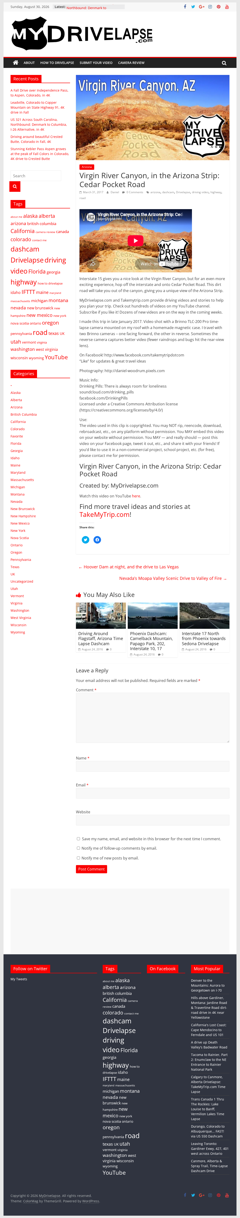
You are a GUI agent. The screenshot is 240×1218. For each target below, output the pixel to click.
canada (62, 231)
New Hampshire (23, 516)
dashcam (168, 192)
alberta (47, 216)
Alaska (16, 392)
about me (16, 216)
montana (58, 300)
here (136, 496)
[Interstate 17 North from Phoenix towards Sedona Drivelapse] (204, 605)
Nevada (16, 501)
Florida (37, 271)
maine (42, 292)
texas (54, 333)
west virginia (47, 349)
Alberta (16, 400)
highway (215, 192)
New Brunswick (23, 509)
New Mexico (20, 523)
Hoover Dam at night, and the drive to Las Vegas (128, 567)
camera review (45, 232)
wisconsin (19, 357)
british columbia (41, 223)
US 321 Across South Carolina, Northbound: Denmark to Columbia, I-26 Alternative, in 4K (39, 124)
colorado (21, 239)
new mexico (39, 315)
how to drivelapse (50, 283)
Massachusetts (22, 480)
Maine (15, 465)
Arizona (87, 167)
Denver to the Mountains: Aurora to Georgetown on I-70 (208, 985)
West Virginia (21, 617)
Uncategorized (22, 581)
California (23, 231)
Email (82, 785)
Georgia (17, 450)
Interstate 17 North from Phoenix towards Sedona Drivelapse (204, 638)
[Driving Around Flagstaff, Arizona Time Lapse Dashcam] (101, 605)
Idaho (15, 458)
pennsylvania (21, 333)
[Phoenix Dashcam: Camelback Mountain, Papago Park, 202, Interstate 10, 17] (153, 605)
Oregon (16, 552)
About (29, 62)
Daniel (115, 192)
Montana (18, 494)
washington (23, 349)
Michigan (18, 487)
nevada (18, 308)
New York (18, 530)
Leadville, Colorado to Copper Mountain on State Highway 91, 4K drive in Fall (37, 107)
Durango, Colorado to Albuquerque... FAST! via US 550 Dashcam (208, 1131)
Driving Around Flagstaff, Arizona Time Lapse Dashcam (100, 638)
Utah (14, 588)
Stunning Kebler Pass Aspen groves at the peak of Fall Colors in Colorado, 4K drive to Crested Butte (40, 154)
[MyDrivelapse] (16, 63)
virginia (42, 342)
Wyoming (18, 632)
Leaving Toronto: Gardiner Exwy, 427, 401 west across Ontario (210, 1148)
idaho (16, 292)
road (82, 198)
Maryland (18, 472)
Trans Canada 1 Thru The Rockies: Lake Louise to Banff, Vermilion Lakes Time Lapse (207, 1109)
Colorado (18, 429)
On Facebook (163, 968)
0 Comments (134, 192)
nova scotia (20, 323)
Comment (86, 689)
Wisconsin (18, 625)
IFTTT (28, 292)
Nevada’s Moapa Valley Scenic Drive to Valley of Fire (173, 578)
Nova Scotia (20, 538)
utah (16, 341)
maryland (55, 293)
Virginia (16, 603)
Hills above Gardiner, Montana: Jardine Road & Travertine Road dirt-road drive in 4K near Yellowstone (209, 1008)
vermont (29, 342)
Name (83, 758)
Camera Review (131, 62)
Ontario (16, 545)
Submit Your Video (96, 62)
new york (59, 316)
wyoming (36, 357)
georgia (53, 272)
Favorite (17, 436)
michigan (39, 300)
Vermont (17, 596)
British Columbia (24, 414)
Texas (15, 567)
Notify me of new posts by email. (110, 858)
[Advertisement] (120, 921)
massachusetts (20, 301)
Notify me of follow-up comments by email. (119, 848)
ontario (35, 323)
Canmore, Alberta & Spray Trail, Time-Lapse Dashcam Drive (209, 1166)
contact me (39, 240)
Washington (20, 610)
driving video (200, 192)
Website (83, 811)
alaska (30, 215)
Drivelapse (183, 192)
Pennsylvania (21, 559)
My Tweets (19, 979)
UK (62, 333)
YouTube (56, 357)
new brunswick (40, 308)
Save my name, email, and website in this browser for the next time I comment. (151, 838)
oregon (50, 322)
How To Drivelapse (57, 62)
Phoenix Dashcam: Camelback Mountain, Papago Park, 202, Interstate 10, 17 (151, 641)
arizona (155, 192)
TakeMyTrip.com (104, 514)
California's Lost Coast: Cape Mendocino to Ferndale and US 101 (208, 1030)
